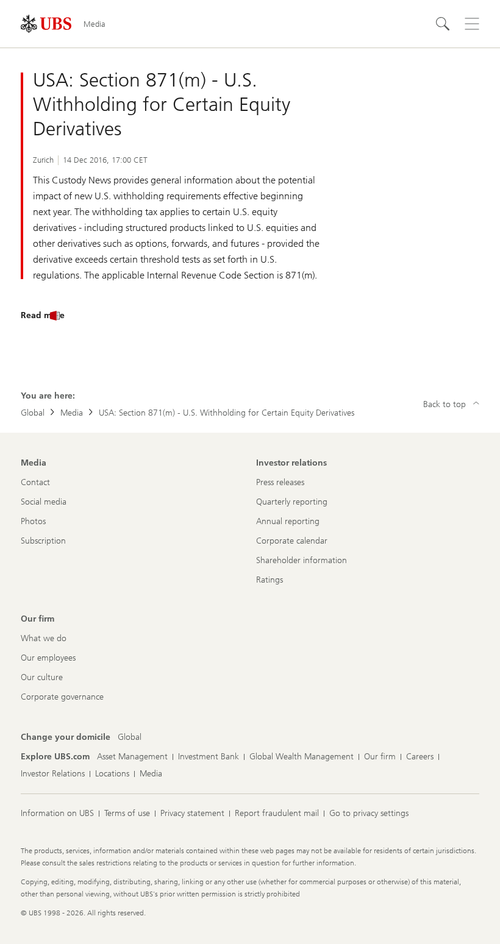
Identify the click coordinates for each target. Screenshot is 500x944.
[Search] (442, 23)
